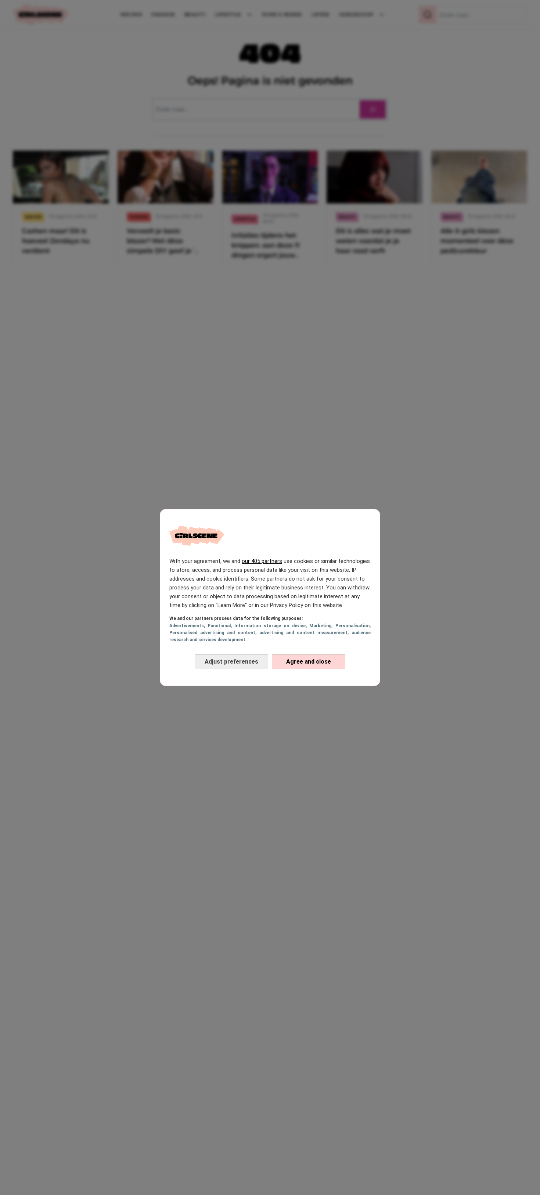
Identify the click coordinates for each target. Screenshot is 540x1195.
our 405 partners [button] (262, 561)
